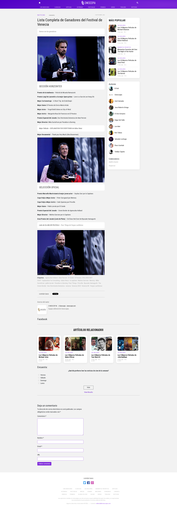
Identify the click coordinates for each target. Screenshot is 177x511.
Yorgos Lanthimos (96, 286)
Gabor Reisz (65, 281)
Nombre (40, 438)
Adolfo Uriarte (113, 162)
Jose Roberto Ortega (122, 107)
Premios (103, 7)
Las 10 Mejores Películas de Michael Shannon (127, 29)
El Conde (71, 278)
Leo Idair (117, 126)
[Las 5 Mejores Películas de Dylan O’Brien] (75, 344)
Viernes (43, 375)
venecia (68, 286)
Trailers (123, 7)
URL (38, 455)
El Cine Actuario (120, 114)
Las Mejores (122, 25)
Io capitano (73, 281)
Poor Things (73, 283)
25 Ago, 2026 (121, 75)
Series (113, 7)
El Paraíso (78, 278)
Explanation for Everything (51, 281)
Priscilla (80, 283)
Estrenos (80, 7)
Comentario (41, 416)
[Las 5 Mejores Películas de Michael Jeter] (49, 344)
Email (39, 446)
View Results (88, 392)
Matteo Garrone (83, 281)
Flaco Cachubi (119, 145)
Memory (92, 281)
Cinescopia (52, 15)
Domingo (43, 380)
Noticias (134, 7)
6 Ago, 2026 (120, 53)
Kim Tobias (118, 133)
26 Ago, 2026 (42, 359)
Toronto (116, 491)
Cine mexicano (44, 7)
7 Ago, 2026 (120, 32)
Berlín (82, 491)
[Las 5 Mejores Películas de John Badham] (128, 344)
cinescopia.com (71, 306)
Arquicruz (112, 166)
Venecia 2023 (76, 286)
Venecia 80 (85, 286)
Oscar (93, 494)
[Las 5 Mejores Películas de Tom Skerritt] (101, 344)
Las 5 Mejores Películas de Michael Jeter (48, 356)
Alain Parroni (63, 278)
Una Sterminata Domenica (56, 286)
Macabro (98, 491)
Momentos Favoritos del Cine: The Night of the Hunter (127, 50)
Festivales (91, 7)
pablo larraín (49, 283)
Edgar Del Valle (120, 120)
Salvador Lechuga (121, 139)
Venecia (64, 494)
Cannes (89, 491)
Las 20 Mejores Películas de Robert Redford (127, 40)
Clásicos (58, 7)
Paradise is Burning (61, 283)
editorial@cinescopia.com (103, 503)
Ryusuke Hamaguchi (91, 283)
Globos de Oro (82, 494)
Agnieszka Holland (51, 278)
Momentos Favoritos (124, 47)
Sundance (107, 491)
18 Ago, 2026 (120, 43)
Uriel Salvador (119, 101)
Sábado (43, 378)
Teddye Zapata (120, 152)
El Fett (117, 88)
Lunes (42, 383)
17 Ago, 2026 (120, 64)
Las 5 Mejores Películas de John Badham (127, 356)
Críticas (69, 7)
